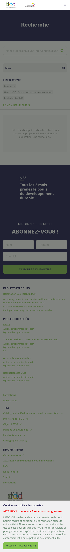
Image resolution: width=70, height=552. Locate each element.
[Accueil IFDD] (11, 4)
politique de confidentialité (44, 537)
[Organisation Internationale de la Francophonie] (38, 5)
